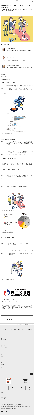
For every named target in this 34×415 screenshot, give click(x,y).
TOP (17, 324)
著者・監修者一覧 (2, 392)
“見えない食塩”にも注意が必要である (5, 76)
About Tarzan (2, 396)
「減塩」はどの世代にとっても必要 (4, 74)
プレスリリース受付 (3, 398)
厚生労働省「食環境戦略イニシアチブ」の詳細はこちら (9, 299)
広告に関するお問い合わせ (3, 397)
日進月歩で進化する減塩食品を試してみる (5, 79)
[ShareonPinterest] (11, 319)
